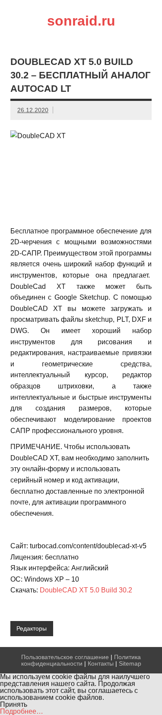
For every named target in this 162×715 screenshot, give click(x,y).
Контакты (101, 663)
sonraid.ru (81, 21)
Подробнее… (21, 711)
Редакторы (31, 628)
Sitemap (130, 663)
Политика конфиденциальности (81, 660)
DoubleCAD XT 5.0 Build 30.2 (86, 590)
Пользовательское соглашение (65, 657)
